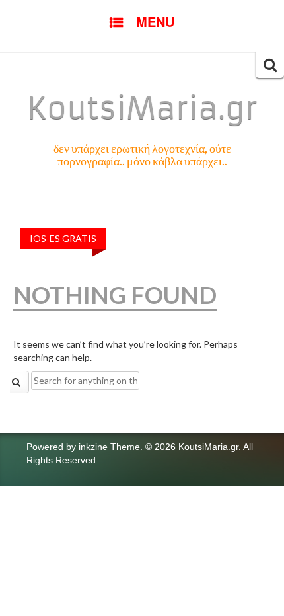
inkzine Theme (109, 447)
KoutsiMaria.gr (142, 108)
